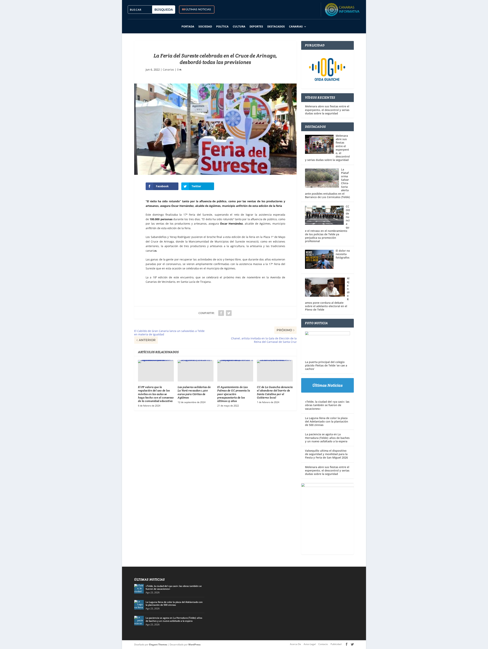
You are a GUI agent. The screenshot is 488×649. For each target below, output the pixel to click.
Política (222, 26)
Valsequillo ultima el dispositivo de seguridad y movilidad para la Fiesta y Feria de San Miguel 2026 (326, 454)
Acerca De (295, 644)
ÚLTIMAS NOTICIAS (198, 9)
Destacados (276, 26)
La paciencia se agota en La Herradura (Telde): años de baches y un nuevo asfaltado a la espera (327, 437)
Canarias (296, 26)
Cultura (239, 26)
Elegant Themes (158, 644)
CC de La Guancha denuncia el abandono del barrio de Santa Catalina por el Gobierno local (275, 392)
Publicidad (336, 644)
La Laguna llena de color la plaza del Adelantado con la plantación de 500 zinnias (326, 421)
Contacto (323, 644)
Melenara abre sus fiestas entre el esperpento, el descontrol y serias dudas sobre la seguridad (327, 110)
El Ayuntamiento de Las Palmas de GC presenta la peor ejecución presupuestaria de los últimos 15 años (233, 394)
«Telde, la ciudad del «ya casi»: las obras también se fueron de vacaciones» (327, 405)
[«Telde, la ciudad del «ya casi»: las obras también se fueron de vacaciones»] (139, 589)
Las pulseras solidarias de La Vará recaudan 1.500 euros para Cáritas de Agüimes (194, 392)
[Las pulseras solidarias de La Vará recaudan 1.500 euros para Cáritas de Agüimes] (196, 371)
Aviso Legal (310, 644)
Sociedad (205, 26)
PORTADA (187, 26)
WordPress (194, 644)
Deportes (256, 26)
